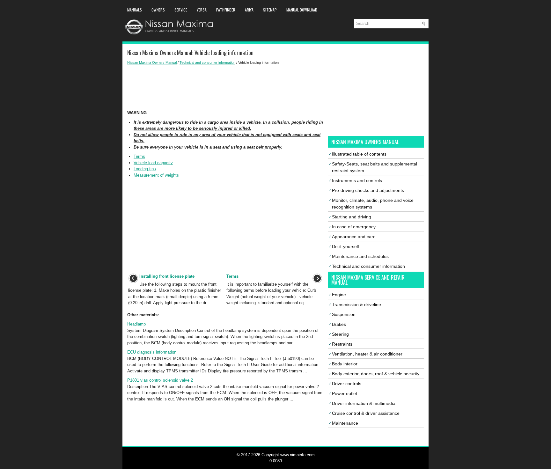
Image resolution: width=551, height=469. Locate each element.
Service (180, 9)
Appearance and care (354, 236)
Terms (139, 156)
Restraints (342, 344)
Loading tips (145, 168)
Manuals (134, 9)
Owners (158, 9)
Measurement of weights (156, 175)
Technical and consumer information (207, 62)
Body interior (344, 363)
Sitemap (270, 9)
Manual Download (301, 9)
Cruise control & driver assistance (366, 413)
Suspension (344, 314)
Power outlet (344, 393)
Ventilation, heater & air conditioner (367, 353)
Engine (339, 294)
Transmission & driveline (356, 304)
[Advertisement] (225, 87)
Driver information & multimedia (363, 403)
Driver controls (346, 383)
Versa (202, 9)
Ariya (249, 9)
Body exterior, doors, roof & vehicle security (375, 373)
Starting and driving (351, 216)
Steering (340, 334)
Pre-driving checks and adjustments (368, 190)
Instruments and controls (357, 180)
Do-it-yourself (345, 246)
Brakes (339, 324)
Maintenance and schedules (360, 256)
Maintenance (345, 423)
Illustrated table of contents (359, 154)
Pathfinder (225, 9)
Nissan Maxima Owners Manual (152, 62)
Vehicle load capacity (153, 162)
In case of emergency (354, 226)
